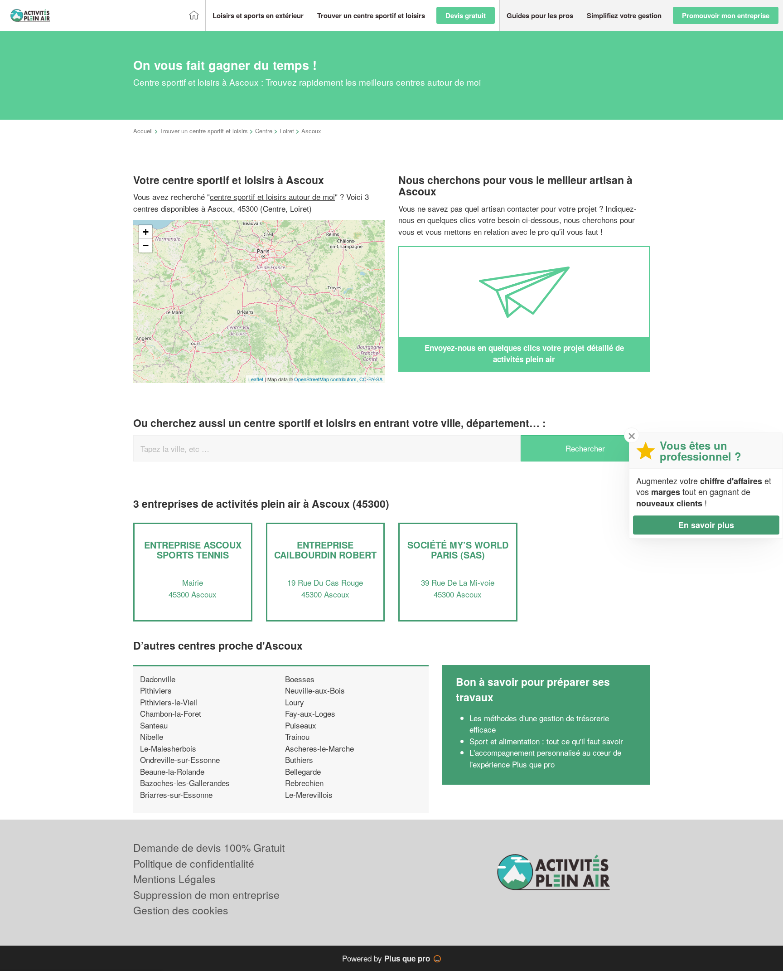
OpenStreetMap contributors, (326, 379)
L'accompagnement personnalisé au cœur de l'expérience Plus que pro (545, 758)
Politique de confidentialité (193, 863)
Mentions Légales (174, 878)
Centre (263, 130)
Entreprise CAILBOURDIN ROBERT (325, 549)
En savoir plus (706, 525)
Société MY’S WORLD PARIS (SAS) (457, 549)
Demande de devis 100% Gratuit (209, 847)
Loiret (287, 130)
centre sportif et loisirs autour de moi (272, 196)
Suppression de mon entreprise (206, 894)
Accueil (143, 130)
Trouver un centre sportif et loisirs (204, 130)
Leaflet (255, 379)
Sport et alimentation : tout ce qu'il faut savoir (546, 741)
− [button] (146, 245)
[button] (258, 15)
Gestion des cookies (180, 910)
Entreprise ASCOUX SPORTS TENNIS (193, 549)
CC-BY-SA (370, 379)
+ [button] (146, 232)
